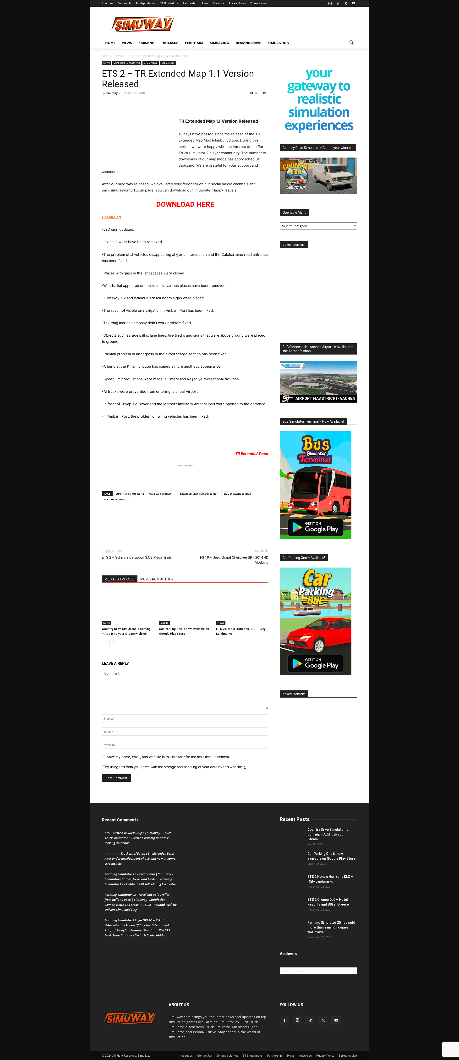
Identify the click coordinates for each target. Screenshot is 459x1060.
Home (110, 42)
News (127, 42)
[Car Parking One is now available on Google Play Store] (185, 607)
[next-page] (112, 643)
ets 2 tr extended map (237, 493)
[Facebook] (322, 3)
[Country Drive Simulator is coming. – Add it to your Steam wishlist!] (128, 607)
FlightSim (194, 42)
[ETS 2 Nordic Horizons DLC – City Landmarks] (242, 607)
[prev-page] (105, 643)
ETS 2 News (150, 62)
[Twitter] (345, 3)
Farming (146, 42)
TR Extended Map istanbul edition (197, 493)
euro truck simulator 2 (130, 493)
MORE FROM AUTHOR (157, 579)
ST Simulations (169, 3)
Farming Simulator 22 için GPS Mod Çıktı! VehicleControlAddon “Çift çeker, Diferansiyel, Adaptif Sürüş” (137, 925)
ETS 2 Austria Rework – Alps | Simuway (132, 833)
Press (205, 3)
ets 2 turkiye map (160, 493)
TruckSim (169, 42)
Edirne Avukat (259, 3)
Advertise (218, 3)
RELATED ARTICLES (120, 579)
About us (107, 3)
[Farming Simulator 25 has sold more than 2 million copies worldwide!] (292, 928)
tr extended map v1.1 (117, 499)
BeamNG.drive (248, 42)
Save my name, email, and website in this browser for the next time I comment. (168, 757)
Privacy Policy (237, 3)
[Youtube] (353, 3)
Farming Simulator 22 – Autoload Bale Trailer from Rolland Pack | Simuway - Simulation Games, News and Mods (137, 899)
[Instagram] (329, 3)
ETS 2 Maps (168, 62)
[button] (351, 43)
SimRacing (219, 42)
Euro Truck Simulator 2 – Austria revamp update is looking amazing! (138, 838)
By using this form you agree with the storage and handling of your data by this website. (175, 767)
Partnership (190, 3)
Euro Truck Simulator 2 (127, 62)
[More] (129, 104)
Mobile (164, 622)
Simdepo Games (146, 3)
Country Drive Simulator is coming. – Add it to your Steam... (327, 834)
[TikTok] (337, 3)
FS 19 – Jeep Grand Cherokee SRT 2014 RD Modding (234, 560)
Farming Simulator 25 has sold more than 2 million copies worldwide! (331, 927)
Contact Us (124, 3)
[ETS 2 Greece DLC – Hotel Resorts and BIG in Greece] (292, 905)
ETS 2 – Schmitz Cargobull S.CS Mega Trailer (137, 557)
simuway (112, 93)
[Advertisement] (185, 475)
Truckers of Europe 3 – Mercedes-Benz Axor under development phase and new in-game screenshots (140, 858)
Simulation (278, 42)
